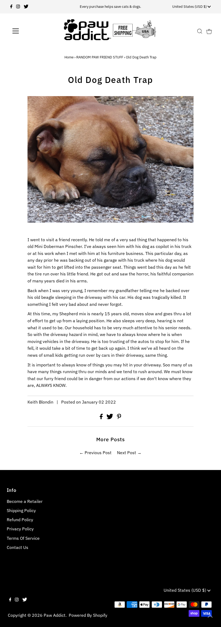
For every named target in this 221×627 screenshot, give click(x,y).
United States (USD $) (190, 6)
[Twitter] (26, 6)
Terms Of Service (23, 538)
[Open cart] (209, 30)
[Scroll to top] (210, 616)
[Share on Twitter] (110, 417)
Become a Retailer (25, 501)
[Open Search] (200, 31)
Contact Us (17, 547)
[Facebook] (11, 6)
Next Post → (129, 452)
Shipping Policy (21, 510)
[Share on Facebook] (102, 417)
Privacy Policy (20, 528)
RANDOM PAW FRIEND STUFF (99, 57)
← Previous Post (95, 452)
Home (69, 57)
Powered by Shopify (88, 615)
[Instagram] (18, 6)
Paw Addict (54, 615)
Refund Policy (20, 519)
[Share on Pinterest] (119, 417)
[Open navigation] (33, 31)
